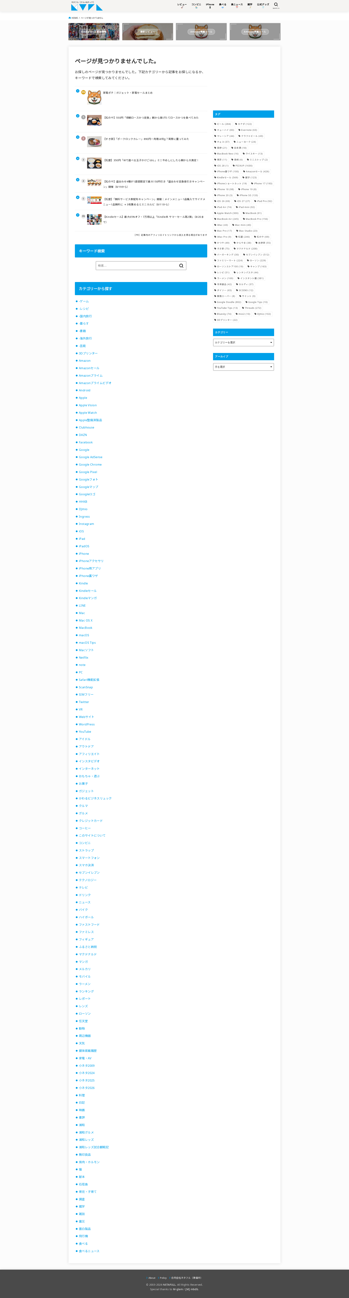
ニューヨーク (246, 141)
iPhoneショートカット (232, 183)
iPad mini (247, 207)
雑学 (82, 1206)
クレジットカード (91, 821)
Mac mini (243, 225)
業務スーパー (226, 296)
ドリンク (85, 895)
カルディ (246, 284)
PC (81, 672)
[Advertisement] (243, 78)
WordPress (87, 724)
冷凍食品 (224, 284)
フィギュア (86, 939)
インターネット (89, 769)
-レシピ (84, 309)
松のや (263, 236)
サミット (249, 296)
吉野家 (264, 242)
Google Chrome (90, 465)
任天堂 (83, 1021)
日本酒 (240, 147)
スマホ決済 (86, 865)
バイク (83, 910)
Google (84, 450)
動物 (82, 1029)
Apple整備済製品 (90, 420)
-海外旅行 (85, 338)
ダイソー (224, 290)
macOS (84, 635)
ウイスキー (254, 153)
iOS (81, 531)
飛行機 (83, 1236)
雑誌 (82, 1214)
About (152, 1277)
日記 (82, 1103)
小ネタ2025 (87, 1080)
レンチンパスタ (247, 272)
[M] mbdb (191, 1289)
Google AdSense (91, 457)
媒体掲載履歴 (88, 1051)
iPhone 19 (249, 189)
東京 (222, 159)
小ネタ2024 (87, 1073)
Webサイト (86, 717)
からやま (243, 242)
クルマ (83, 806)
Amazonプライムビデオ (95, 383)
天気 (82, 1043)
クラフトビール (252, 136)
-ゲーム (84, 301)
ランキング (86, 991)
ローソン (85, 1014)
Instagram (86, 524)
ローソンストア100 (230, 266)
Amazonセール (89, 368)
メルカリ (85, 969)
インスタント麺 (252, 278)
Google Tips (258, 302)
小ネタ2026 (87, 1088)
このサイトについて (92, 835)
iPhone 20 (225, 195)
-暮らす (84, 323)
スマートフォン (89, 858)
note (82, 665)
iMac (222, 225)
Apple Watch (88, 413)
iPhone (84, 554)
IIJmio (83, 509)
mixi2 (244, 313)
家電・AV (85, 1058)
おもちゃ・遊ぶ (89, 776)
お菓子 (83, 784)
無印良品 (85, 1155)
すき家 (223, 248)
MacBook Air (228, 219)
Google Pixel (88, 472)
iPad (82, 539)
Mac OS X (86, 620)
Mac (82, 613)
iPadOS (84, 546)
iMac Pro (224, 236)
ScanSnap (86, 687)
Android (85, 390)
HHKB (83, 502)
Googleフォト (88, 479)
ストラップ (86, 850)
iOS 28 (223, 165)
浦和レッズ (86, 1140)
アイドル (85, 739)
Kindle (83, 583)
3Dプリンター (88, 353)
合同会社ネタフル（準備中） (187, 1277)
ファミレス (86, 932)
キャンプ (258, 266)
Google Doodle (229, 302)
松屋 (244, 236)
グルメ (83, 813)
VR (81, 709)
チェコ (223, 141)
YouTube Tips (227, 307)
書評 (82, 1118)
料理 (82, 1095)
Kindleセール (88, 591)
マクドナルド (88, 954)
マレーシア (225, 136)
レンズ (83, 1006)
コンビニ (85, 843)
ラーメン (85, 984)
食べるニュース (89, 1251)
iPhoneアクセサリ (91, 561)
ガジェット (86, 791)
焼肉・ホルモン (89, 1162)
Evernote (249, 130)
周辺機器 (85, 1036)
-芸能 (82, 346)
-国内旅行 (85, 316)
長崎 (238, 159)
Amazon (85, 361)
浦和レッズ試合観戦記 (94, 1147)
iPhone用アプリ (90, 568)
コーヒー (85, 828)
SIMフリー (86, 694)
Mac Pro (224, 230)
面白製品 (85, 1229)
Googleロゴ (87, 494)
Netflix (84, 658)
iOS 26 (223, 201)
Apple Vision (88, 405)
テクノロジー (88, 880)
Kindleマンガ (88, 598)
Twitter (84, 702)
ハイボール (86, 917)
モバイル (85, 977)
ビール (224, 124)
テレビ (83, 888)
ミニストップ (259, 159)
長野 (222, 147)
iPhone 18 (225, 189)
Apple (83, 398)
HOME (75, 18)
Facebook (86, 442)
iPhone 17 (263, 183)
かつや (223, 242)
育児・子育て (88, 1192)
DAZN (83, 435)
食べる (83, 1244)
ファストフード (89, 925)
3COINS (246, 290)
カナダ (245, 124)
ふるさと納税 (88, 947)
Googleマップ (88, 487)
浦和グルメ (86, 1132)
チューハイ (225, 130)
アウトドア (86, 747)
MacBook (86, 628)
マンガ (83, 962)
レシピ (223, 272)
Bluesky (224, 313)
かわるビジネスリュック (95, 798)
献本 (82, 1177)
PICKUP (244, 165)
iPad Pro (264, 201)
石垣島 (83, 1184)
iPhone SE (249, 195)
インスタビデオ (89, 761)
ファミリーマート (230, 260)
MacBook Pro (257, 219)
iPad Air (224, 207)
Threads (253, 307)
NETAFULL (169, 1284)
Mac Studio (248, 230)
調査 (82, 1199)
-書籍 (82, 331)
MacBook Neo (228, 153)
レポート (85, 999)
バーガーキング (228, 254)
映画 (82, 1110)
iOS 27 (243, 201)
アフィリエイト (89, 754)
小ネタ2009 (87, 1066)
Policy (163, 1277)
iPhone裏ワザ (88, 576)
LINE (82, 606)
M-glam (178, 1289)
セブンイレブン (89, 873)
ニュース (85, 902)
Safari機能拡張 (89, 680)
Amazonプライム (91, 376)
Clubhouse (86, 427)
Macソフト (86, 650)
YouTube (85, 732)
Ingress (84, 517)
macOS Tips (87, 643)
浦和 (82, 1125)
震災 (82, 1221)
